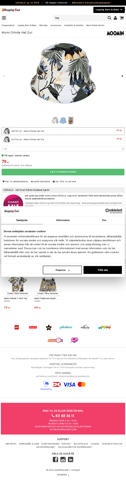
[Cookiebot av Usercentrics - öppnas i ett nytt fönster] (108, 211)
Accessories (56, 25)
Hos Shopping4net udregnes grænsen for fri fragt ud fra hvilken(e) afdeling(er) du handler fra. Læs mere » (63, 357)
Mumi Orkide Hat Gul (95, 25)
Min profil (11, 444)
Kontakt (66, 444)
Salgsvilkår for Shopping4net (75, 447)
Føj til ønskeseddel (16, 181)
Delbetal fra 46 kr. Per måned (17, 165)
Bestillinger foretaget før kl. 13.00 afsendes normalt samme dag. (63, 366)
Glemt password (50, 444)
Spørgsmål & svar (29, 444)
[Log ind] (115, 18)
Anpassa (60, 270)
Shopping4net (8, 25)
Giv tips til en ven (65, 181)
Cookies (95, 444)
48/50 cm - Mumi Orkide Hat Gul (67, 131)
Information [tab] (63, 220)
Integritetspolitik (112, 444)
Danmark (62, 475)
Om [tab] (104, 220)
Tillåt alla (103, 270)
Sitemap (75, 470)
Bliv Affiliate (81, 444)
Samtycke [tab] (22, 220)
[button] (121, 18)
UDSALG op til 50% (27, 2)
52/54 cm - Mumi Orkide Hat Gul (67, 139)
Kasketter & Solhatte (73, 25)
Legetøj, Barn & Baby (27, 25)
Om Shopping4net (45, 447)
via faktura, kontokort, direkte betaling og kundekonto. (63, 375)
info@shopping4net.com (63, 429)
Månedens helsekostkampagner (91, 2)
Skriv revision (41, 181)
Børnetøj (43, 25)
